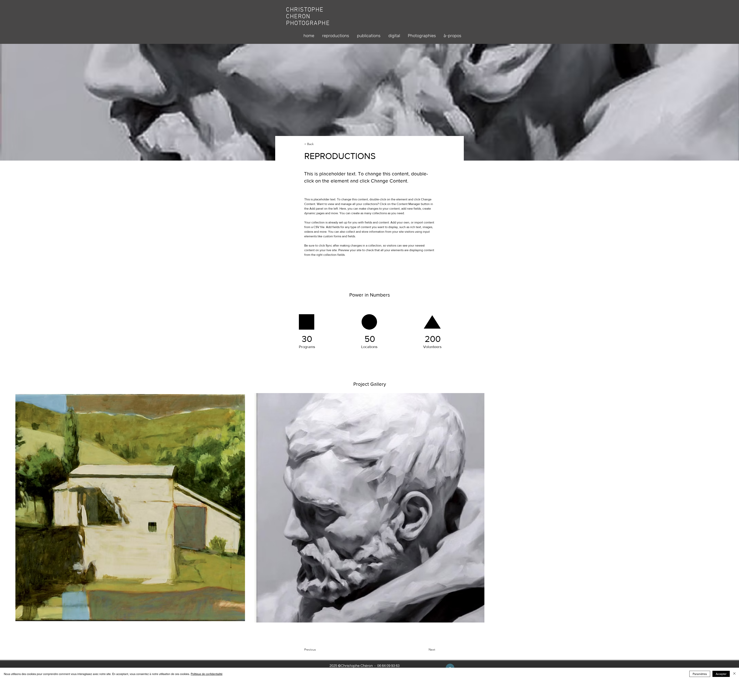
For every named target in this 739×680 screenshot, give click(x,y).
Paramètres (700, 674)
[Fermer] (734, 674)
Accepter (721, 674)
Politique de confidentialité (206, 674)
